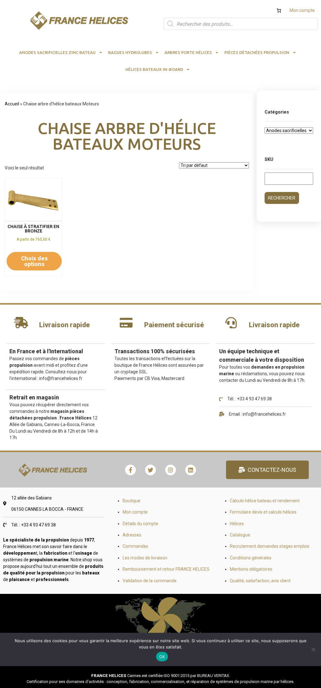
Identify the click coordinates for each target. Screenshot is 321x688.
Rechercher (281, 197)
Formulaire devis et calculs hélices (263, 512)
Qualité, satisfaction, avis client (260, 580)
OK (162, 656)
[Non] (313, 649)
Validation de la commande (149, 580)
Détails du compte (140, 523)
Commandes (135, 546)
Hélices (237, 523)
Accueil (12, 103)
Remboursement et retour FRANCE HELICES (166, 569)
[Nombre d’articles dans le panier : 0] (278, 10)
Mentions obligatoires (251, 569)
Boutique (131, 500)
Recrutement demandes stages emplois (269, 546)
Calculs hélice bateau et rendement (265, 500)
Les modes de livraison (145, 557)
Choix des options (34, 261)
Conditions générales (250, 557)
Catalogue (240, 534)
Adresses (132, 534)
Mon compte (302, 10)
